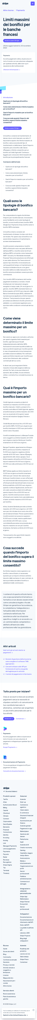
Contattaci (20, 719)
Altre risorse (8, 10)
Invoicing (6, 838)
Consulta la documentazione (13, 771)
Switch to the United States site (14, 1015)
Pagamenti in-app (26, 828)
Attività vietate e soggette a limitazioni (9, 970)
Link (4, 843)
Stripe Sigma (7, 865)
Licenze (5, 975)
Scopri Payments (9, 747)
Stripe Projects (25, 936)
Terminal (6, 870)
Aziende (23, 799)
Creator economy (26, 847)
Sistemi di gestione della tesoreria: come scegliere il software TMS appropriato (18, 661)
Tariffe (5, 799)
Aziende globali (25, 826)
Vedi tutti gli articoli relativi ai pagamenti (14, 651)
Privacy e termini (8, 965)
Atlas (5, 802)
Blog (4, 954)
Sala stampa (24, 957)
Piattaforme (24, 839)
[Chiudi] (33, 1010)
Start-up (23, 802)
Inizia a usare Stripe (12, 41)
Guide (5, 949)
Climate (5, 816)
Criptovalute (7, 821)
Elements (6, 827)
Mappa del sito (8, 978)
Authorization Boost (10, 805)
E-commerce (24, 813)
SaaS (22, 842)
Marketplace (24, 831)
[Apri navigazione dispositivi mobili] (33, 4)
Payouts (6, 854)
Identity (5, 835)
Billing (5, 808)
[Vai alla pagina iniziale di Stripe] (5, 788)
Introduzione (8, 97)
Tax (4, 868)
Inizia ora (8, 719)
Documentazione (26, 917)
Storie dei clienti (8, 951)
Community (7, 957)
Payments (20, 10)
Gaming (22, 850)
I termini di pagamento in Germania (18, 674)
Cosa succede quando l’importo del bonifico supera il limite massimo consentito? (16, 120)
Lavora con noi (25, 954)
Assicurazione (25, 858)
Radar (5, 857)
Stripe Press (24, 959)
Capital (5, 810)
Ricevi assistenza (9, 994)
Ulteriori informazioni (11, 70)
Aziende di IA (24, 845)
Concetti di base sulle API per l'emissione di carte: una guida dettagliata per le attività (17, 669)
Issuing (5, 840)
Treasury (6, 873)
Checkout (6, 813)
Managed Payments (10, 846)
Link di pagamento (9, 849)
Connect (6, 819)
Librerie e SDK (25, 933)
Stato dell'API (24, 925)
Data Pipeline (7, 824)
